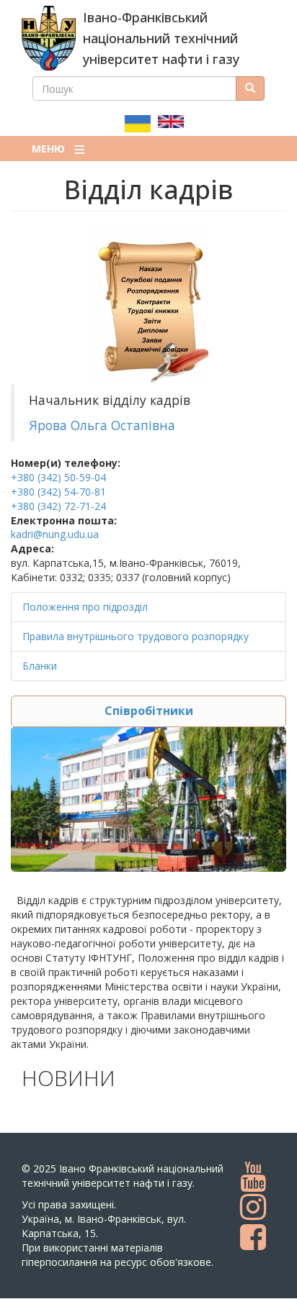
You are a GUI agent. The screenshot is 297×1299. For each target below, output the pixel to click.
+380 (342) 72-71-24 (58, 506)
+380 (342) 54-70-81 (58, 491)
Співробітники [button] (149, 711)
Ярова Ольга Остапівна (102, 425)
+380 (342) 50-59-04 (58, 477)
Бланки (39, 666)
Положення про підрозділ (85, 607)
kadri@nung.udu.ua (55, 534)
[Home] (49, 38)
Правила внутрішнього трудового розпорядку (135, 636)
